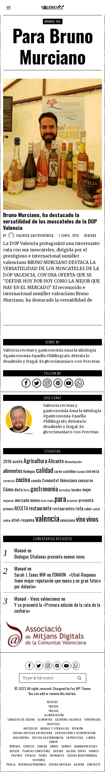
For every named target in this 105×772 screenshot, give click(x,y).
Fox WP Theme (81, 688)
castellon (69, 471)
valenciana (67, 520)
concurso (85, 480)
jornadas (65, 490)
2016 (7, 461)
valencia (47, 518)
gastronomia (44, 488)
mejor (86, 489)
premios (72, 500)
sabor (88, 508)
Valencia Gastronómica (34, 235)
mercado (22, 500)
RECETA (21, 508)
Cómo (8, 489)
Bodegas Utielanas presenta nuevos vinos (49, 557)
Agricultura (35, 460)
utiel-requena (22, 519)
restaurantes (63, 508)
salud (96, 509)
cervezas (9, 480)
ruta (79, 508)
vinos (92, 519)
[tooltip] (26, 383)
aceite (17, 461)
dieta (18, 489)
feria (27, 490)
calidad (44, 470)
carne (58, 471)
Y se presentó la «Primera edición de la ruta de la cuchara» (57, 608)
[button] (79, 678)
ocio (43, 500)
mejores (8, 500)
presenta (86, 500)
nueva (35, 500)
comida (36, 480)
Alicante (56, 461)
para (60, 498)
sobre (7, 520)
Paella (50, 500)
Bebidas (90, 235)
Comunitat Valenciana (59, 480)
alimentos (12, 470)
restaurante (40, 508)
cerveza (92, 471)
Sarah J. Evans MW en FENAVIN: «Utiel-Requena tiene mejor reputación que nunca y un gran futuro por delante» (57, 580)
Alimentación (73, 462)
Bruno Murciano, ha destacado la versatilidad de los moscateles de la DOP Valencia (50, 220)
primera (8, 508)
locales (76, 489)
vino (80, 519)
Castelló (81, 471)
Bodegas (29, 471)
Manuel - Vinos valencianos (37, 598)
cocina (23, 479)
